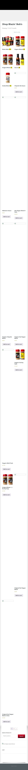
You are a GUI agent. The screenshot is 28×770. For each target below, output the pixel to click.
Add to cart (19, 92)
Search (21, 736)
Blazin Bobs (14, 3)
